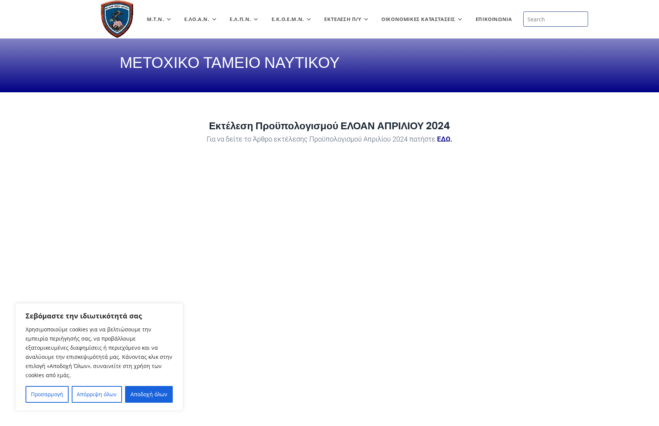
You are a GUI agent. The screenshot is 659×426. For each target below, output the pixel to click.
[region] (99, 357)
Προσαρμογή (47, 394)
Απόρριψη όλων (97, 394)
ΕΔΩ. (444, 139)
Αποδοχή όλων (148, 394)
